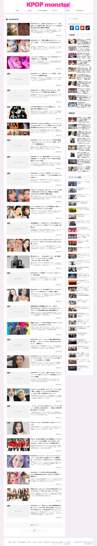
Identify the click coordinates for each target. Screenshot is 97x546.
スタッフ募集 (67, 542)
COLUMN (34, 542)
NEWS (14, 542)
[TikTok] (87, 28)
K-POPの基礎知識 (21, 542)
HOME (9, 542)
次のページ (34, 525)
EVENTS (40, 542)
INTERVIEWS (47, 542)
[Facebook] (72, 28)
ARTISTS (29, 542)
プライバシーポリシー (58, 543)
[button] (90, 19)
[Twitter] (77, 28)
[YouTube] (82, 28)
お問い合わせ (67, 543)
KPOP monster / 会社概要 (57, 542)
